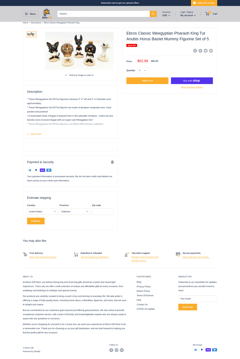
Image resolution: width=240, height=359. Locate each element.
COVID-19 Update (146, 309)
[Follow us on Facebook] (111, 350)
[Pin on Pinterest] (200, 50)
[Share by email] (211, 50)
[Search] (153, 14)
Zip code (96, 205)
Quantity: (131, 70)
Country (31, 205)
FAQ (139, 300)
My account (187, 15)
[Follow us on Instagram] (116, 350)
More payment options (192, 87)
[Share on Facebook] (195, 50)
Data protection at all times (196, 257)
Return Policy (143, 291)
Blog (139, 282)
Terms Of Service (145, 295)
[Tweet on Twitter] (206, 50)
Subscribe (187, 307)
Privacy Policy (144, 286)
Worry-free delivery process (42, 257)
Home (25, 23)
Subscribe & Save (206, 3)
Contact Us (142, 304)
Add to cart (147, 80)
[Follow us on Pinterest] (122, 350)
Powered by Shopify (31, 351)
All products (36, 23)
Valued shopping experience (95, 257)
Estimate (35, 221)
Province (64, 205)
